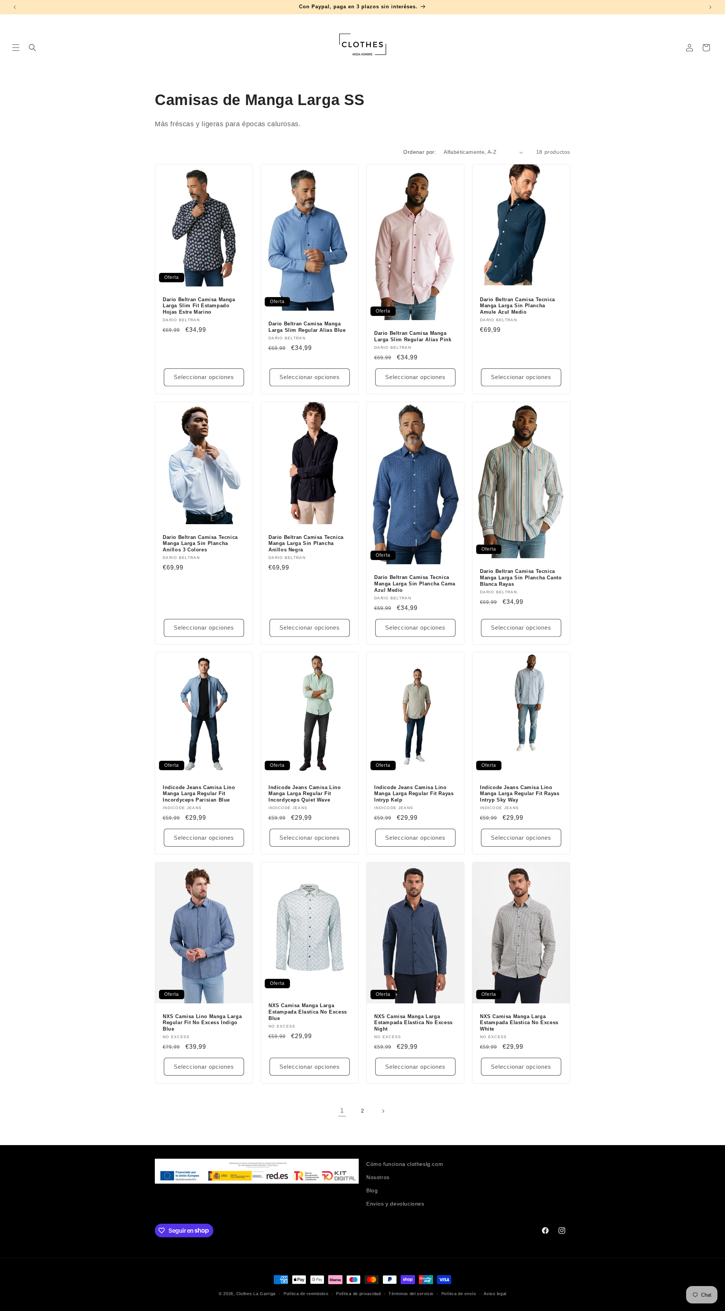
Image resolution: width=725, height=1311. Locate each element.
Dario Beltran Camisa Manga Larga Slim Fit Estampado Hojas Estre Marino (199, 306)
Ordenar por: (419, 152)
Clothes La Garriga (256, 1293)
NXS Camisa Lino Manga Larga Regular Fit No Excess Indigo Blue (202, 1023)
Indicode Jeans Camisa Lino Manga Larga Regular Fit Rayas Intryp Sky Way (519, 794)
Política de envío (458, 1293)
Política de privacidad (358, 1293)
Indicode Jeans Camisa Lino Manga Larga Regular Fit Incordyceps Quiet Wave (304, 794)
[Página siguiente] (383, 1111)
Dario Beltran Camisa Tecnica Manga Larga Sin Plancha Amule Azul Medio (517, 306)
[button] (16, 47)
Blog (372, 1190)
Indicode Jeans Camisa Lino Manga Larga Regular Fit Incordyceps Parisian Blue (199, 794)
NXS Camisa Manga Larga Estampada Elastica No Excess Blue (307, 1012)
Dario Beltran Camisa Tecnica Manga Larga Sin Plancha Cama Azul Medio (414, 583)
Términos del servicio (411, 1293)
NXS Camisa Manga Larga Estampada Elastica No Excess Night (413, 1023)
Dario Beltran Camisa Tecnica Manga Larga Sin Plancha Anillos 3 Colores (200, 543)
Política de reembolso (306, 1293)
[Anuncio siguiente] (710, 7)
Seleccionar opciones (204, 377)
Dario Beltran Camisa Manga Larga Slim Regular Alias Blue (307, 327)
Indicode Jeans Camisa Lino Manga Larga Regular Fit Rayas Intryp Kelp (414, 794)
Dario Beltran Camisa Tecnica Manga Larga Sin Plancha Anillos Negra (306, 543)
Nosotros (378, 1177)
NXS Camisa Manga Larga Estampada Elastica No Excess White (519, 1023)
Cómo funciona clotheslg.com (404, 1164)
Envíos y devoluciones (395, 1204)
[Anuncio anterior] (14, 7)
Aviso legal (495, 1293)
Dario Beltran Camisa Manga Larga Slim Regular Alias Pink (412, 336)
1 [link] (342, 1110)
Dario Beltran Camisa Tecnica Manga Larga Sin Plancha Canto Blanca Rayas (520, 577)
